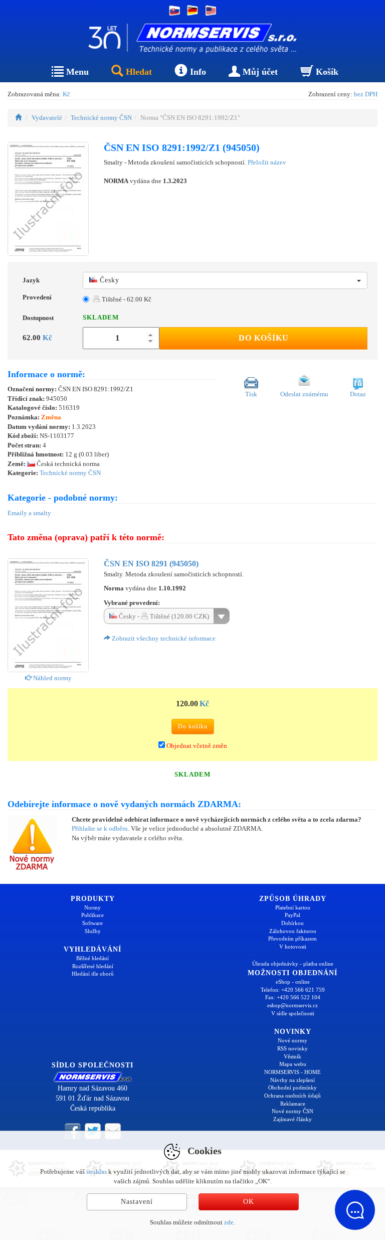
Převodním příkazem (292, 939)
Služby (93, 931)
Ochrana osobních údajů (292, 1096)
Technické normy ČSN (101, 117)
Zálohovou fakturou (292, 931)
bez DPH (365, 94)
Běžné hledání (92, 958)
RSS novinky (292, 1048)
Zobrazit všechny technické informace (163, 638)
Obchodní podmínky (292, 1087)
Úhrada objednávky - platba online (292, 964)
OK (248, 1201)
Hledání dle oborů (93, 974)
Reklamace (292, 1104)
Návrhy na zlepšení (292, 1080)
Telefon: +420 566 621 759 (293, 990)
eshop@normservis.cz (292, 1005)
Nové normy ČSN (292, 1111)
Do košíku (264, 338)
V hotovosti (292, 947)
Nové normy (292, 1040)
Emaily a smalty (29, 513)
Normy (92, 907)
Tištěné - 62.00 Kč (125, 299)
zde (229, 1222)
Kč (66, 94)
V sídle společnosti (292, 1013)
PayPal (292, 915)
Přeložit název (267, 162)
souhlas (96, 1171)
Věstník (292, 1056)
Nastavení (137, 1201)
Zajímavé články (292, 1119)
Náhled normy (52, 678)
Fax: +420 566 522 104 (292, 997)
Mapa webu (292, 1064)
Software (92, 923)
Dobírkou (292, 923)
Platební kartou (292, 907)
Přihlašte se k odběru (100, 828)
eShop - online (293, 982)
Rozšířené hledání (92, 966)
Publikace (92, 915)
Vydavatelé (47, 117)
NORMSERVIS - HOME (292, 1072)
